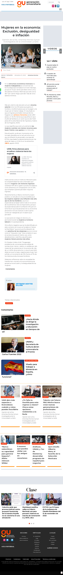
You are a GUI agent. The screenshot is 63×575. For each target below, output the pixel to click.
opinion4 (9, 303)
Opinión (10, 75)
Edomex (37, 548)
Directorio (8, 559)
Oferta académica (24, 538)
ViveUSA (37, 546)
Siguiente (60, 503)
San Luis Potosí (52, 540)
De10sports (36, 542)
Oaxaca (52, 542)
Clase (37, 538)
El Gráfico (37, 540)
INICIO (3, 75)
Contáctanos (17, 559)
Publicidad (26, 559)
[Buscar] (58, 2)
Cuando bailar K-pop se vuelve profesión (52, 67)
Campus (24, 536)
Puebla (52, 536)
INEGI (7, 143)
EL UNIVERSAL (36, 536)
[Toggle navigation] (60, 9)
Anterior (3, 503)
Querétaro (52, 538)
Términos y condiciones (49, 559)
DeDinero (37, 544)
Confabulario (37, 550)
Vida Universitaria (24, 540)
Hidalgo (52, 544)
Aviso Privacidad (35, 559)
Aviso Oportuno (37, 552)
